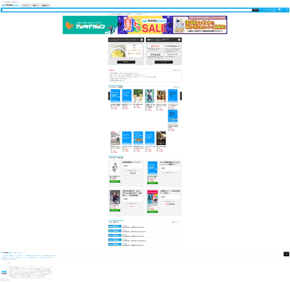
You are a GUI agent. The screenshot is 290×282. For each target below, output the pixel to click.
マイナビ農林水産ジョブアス (14, 234)
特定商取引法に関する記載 (32, 213)
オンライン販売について (19, 213)
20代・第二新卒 (22, 231)
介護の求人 (23, 233)
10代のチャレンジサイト (21, 228)
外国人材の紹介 (29, 233)
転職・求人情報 (44, 226)
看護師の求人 (29, 232)
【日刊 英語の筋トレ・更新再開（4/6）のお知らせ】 (133, 203)
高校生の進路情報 (47, 227)
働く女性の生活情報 (47, 228)
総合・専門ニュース (12, 228)
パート (22, 227)
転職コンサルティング (33, 231)
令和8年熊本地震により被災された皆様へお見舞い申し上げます (124, 73)
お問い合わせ (49, 215)
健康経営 (43, 233)
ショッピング (19, 210)
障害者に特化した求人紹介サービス (26, 234)
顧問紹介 (18, 232)
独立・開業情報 (37, 226)
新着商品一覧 (177, 87)
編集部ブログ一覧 (176, 180)
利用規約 (11, 213)
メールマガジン (24, 215)
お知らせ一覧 (177, 70)
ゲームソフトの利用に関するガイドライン (48, 213)
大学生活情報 (40, 228)
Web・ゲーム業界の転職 (13, 231)
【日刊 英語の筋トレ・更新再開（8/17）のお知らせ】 (133, 185)
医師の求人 (42, 232)
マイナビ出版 (5, 213)
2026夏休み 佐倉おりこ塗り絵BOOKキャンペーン (121, 78)
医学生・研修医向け (30, 226)
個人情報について (6, 215)
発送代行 (39, 233)
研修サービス (34, 233)
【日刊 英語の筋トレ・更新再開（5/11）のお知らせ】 (133, 194)
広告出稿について (33, 215)
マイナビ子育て (36, 234)
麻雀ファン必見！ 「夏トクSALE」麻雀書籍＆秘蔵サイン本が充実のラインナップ (128, 75)
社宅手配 (42, 234)
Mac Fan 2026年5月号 (114, 162)
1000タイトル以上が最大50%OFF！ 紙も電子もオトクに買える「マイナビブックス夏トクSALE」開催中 (133, 76)
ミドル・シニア (17, 233)
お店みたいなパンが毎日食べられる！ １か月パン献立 (162, 106)
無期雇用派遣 (11, 233)
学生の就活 (11, 226)
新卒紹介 (27, 231)
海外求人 (49, 226)
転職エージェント (12, 227)
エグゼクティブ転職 (41, 231)
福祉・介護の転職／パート (38, 227)
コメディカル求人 (35, 232)
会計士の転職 (48, 231)
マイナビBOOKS (10, 4)
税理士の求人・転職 (12, 232)
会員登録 (273, 11)
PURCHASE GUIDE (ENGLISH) (9, 217)
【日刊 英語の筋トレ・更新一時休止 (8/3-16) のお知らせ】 (134, 189)
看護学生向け (23, 226)
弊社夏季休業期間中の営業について (118, 80)
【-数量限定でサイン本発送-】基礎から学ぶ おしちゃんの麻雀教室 (150, 106)
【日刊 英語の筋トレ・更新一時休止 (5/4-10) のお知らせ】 (134, 198)
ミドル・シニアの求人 (28, 227)
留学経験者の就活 (17, 226)
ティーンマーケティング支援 (32, 228)
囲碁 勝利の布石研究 (138, 104)
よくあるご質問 (41, 215)
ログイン (264, 11)
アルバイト (18, 227)
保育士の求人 (46, 232)
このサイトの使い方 (15, 215)
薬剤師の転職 (23, 232)
